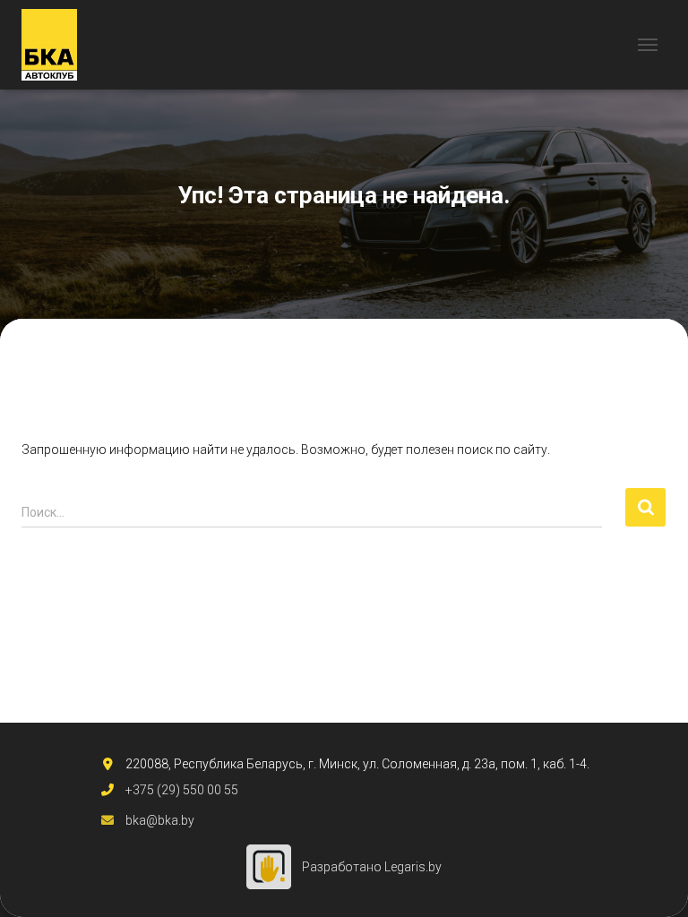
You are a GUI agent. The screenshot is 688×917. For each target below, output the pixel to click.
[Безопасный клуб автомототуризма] (56, 45)
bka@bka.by (159, 820)
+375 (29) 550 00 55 (181, 790)
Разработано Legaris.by (372, 867)
